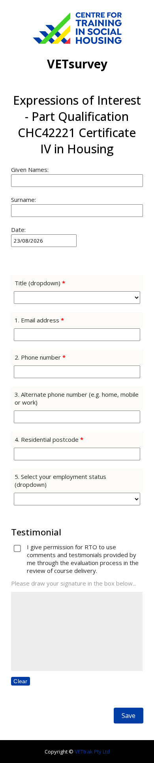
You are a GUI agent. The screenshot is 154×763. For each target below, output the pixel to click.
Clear (20, 681)
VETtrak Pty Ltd (92, 751)
